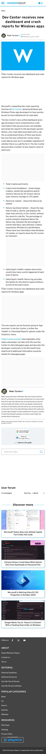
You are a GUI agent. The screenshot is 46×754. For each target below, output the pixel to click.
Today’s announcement (11, 339)
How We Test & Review (10, 681)
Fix (2, 701)
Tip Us (3, 662)
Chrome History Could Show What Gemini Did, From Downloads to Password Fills (23, 563)
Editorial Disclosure (9, 677)
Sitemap (4, 730)
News (3, 11)
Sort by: (27, 493)
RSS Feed (5, 725)
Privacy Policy (6, 734)
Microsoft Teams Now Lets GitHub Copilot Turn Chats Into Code (23, 533)
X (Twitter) (18, 640)
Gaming (4, 710)
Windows (4, 714)
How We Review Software (11, 686)
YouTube (24, 640)
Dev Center (17, 109)
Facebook (12, 640)
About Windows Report (10, 653)
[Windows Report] (16, 3)
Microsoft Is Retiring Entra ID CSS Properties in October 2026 (23, 593)
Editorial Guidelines (9, 673)
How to (4, 705)
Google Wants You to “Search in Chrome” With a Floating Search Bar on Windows (23, 623)
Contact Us (5, 657)
